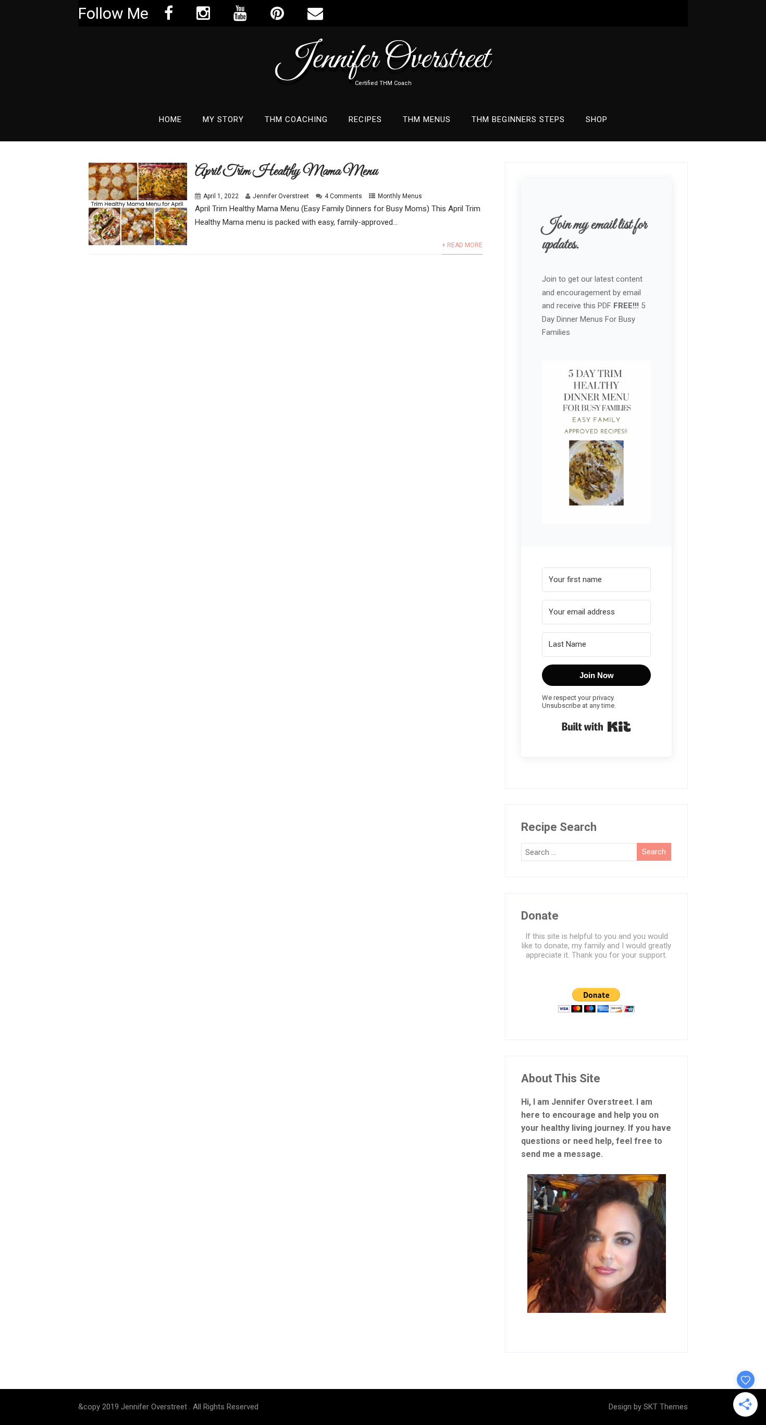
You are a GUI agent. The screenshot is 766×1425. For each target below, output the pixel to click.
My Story (223, 119)
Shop (597, 119)
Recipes (365, 119)
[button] (596, 443)
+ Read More (462, 245)
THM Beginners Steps (518, 119)
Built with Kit (596, 726)
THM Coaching (296, 119)
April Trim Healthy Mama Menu (286, 171)
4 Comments (343, 196)
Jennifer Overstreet (383, 59)
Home (170, 119)
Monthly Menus (400, 196)
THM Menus (427, 119)
